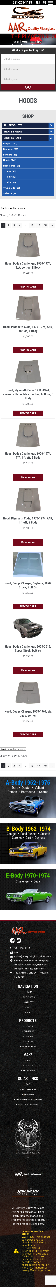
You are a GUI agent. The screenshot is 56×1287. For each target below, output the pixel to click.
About (29, 1012)
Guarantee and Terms (29, 1099)
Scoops (7, 171)
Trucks (7, 182)
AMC (28, 1060)
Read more (28, 477)
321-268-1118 (22, 948)
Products (29, 997)
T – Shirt (8, 176)
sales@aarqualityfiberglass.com (32, 956)
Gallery (28, 1002)
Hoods (6, 160)
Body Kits (8, 143)
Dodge (29, 1065)
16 (31, 225)
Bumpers (8, 149)
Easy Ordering (28, 1089)
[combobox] (28, 59)
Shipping (29, 1094)
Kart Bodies (29, 1046)
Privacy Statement (29, 1104)
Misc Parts (9, 165)
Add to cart (28, 286)
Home (29, 992)
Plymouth (29, 1070)
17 (38, 225)
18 (45, 225)
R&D (28, 1007)
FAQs (29, 1084)
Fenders (7, 154)
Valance (7, 193)
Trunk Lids (9, 187)
